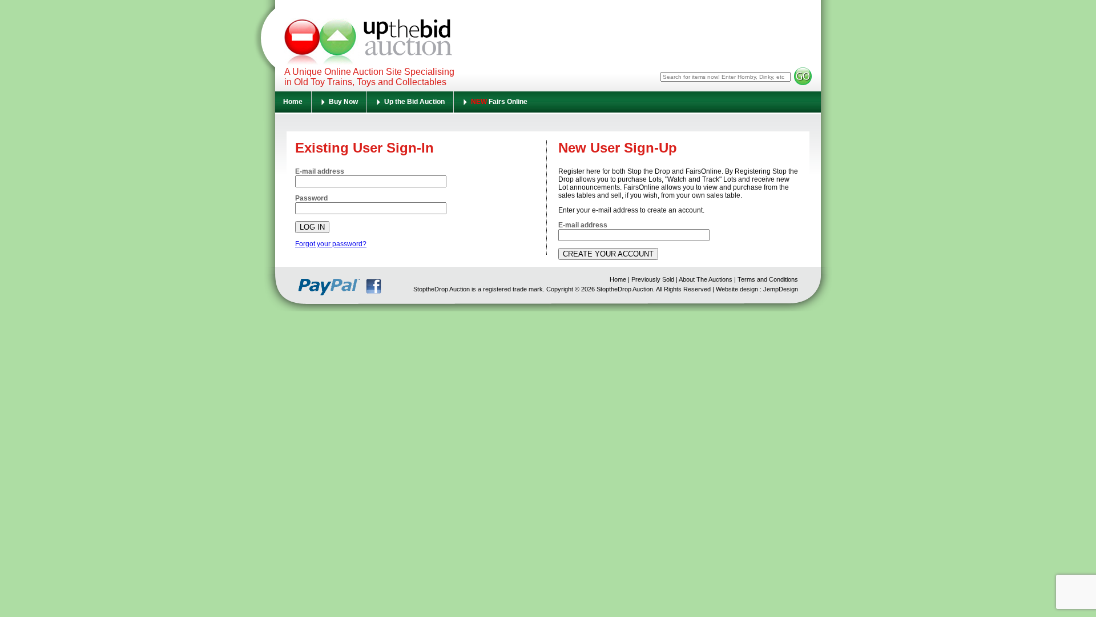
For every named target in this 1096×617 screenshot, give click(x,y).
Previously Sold (652, 279)
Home (293, 102)
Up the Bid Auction (414, 102)
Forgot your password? (330, 244)
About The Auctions (705, 279)
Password (311, 198)
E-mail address (319, 171)
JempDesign (780, 289)
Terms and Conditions (768, 279)
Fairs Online (499, 102)
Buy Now (343, 102)
